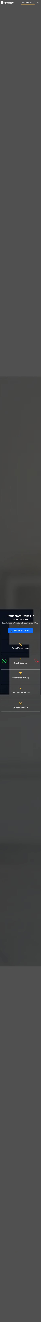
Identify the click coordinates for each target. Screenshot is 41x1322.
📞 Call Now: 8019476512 (20, 631)
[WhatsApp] (4, 661)
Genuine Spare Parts (20, 692)
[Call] (37, 661)
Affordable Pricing (20, 678)
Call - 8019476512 (27, 2)
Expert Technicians (20, 648)
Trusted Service (20, 707)
